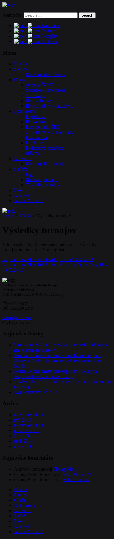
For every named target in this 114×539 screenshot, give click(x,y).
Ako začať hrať (28, 200)
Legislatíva (36, 116)
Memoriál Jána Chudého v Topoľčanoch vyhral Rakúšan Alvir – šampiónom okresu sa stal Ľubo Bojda (58, 360)
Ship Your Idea (76, 479)
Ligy (30, 174)
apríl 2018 (23, 441)
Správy (20, 69)
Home (8, 215)
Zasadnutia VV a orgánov (50, 132)
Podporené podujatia (45, 147)
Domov (21, 63)
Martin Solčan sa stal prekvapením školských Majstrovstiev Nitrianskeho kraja (55, 374)
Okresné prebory (41, 179)
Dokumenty (25, 111)
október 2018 (26, 430)
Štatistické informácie (45, 90)
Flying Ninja (65, 469)
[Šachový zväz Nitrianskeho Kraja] (8, 4)
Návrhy (33, 153)
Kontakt (21, 195)
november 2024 (28, 414)
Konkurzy (35, 142)
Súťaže (20, 169)
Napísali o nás (39, 100)
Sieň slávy (35, 95)
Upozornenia (38, 121)
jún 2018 (22, 435)
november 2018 (28, 425)
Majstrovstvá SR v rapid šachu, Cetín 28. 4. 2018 (47, 259)
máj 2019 (22, 419)
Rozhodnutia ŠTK (43, 126)
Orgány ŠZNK (39, 84)
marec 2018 (25, 446)
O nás (19, 79)
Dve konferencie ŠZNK (36, 392)
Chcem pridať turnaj (44, 163)
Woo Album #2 (77, 474)
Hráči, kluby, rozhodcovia (50, 105)
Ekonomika (36, 137)
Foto (18, 190)
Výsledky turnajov (43, 184)
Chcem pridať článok (45, 74)
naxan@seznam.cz (17, 318)
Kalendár (22, 158)
